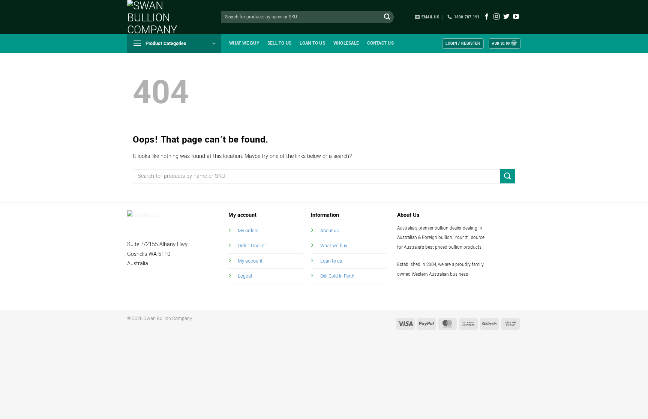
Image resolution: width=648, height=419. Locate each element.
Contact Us (380, 43)
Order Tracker (252, 245)
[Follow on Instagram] (497, 17)
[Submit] (387, 17)
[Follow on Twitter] (506, 17)
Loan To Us (312, 43)
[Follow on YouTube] (516, 17)
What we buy (244, 43)
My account (250, 260)
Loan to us (331, 260)
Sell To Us (279, 43)
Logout (245, 275)
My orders (248, 230)
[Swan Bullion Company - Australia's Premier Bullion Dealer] (164, 17)
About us (329, 230)
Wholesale (346, 43)
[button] (174, 43)
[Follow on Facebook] (487, 17)
